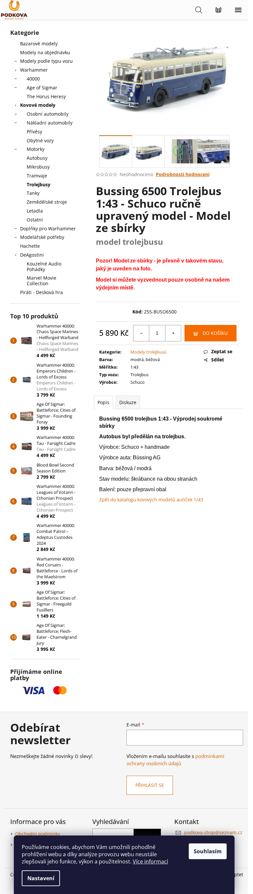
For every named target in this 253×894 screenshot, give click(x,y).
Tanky (33, 193)
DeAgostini (32, 255)
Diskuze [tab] (127, 402)
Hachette (30, 246)
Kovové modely (37, 105)
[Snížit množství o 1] (141, 333)
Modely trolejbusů (148, 352)
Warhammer (34, 70)
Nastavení (40, 878)
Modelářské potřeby (42, 237)
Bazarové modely (39, 43)
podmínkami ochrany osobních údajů (175, 760)
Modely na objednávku (45, 52)
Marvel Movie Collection (41, 281)
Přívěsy (34, 131)
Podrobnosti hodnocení (183, 174)
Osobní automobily (48, 114)
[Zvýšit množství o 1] (173, 333)
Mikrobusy (38, 167)
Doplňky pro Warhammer (48, 228)
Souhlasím (208, 851)
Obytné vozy (40, 140)
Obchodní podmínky (37, 834)
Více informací (150, 861)
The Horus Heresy (46, 96)
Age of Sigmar (42, 87)
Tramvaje (37, 175)
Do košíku (215, 333)
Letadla (35, 211)
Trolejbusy (38, 184)
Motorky (35, 149)
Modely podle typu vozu (46, 61)
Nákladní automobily (49, 123)
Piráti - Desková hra (41, 292)
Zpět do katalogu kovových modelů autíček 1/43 (151, 499)
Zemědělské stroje (47, 202)
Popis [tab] (103, 402)
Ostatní (35, 220)
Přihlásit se (149, 785)
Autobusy (37, 158)
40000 (33, 79)
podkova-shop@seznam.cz (213, 832)
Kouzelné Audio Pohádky (44, 266)
